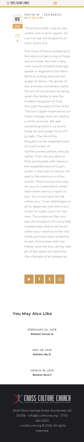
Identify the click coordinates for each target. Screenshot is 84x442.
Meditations (34, 17)
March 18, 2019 (42, 370)
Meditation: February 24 (42, 334)
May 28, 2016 (42, 350)
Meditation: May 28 (42, 354)
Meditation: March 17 (42, 374)
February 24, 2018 (42, 329)
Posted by (32, 14)
